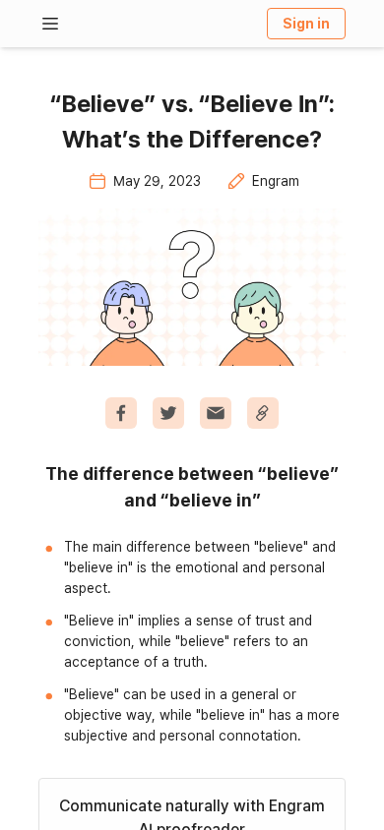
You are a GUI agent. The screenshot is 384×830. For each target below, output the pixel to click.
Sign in (306, 23)
